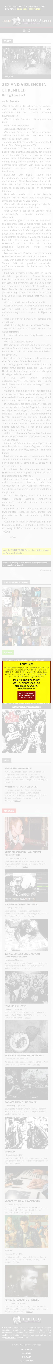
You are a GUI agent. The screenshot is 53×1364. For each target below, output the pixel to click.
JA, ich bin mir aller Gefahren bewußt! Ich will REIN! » (26, 695)
